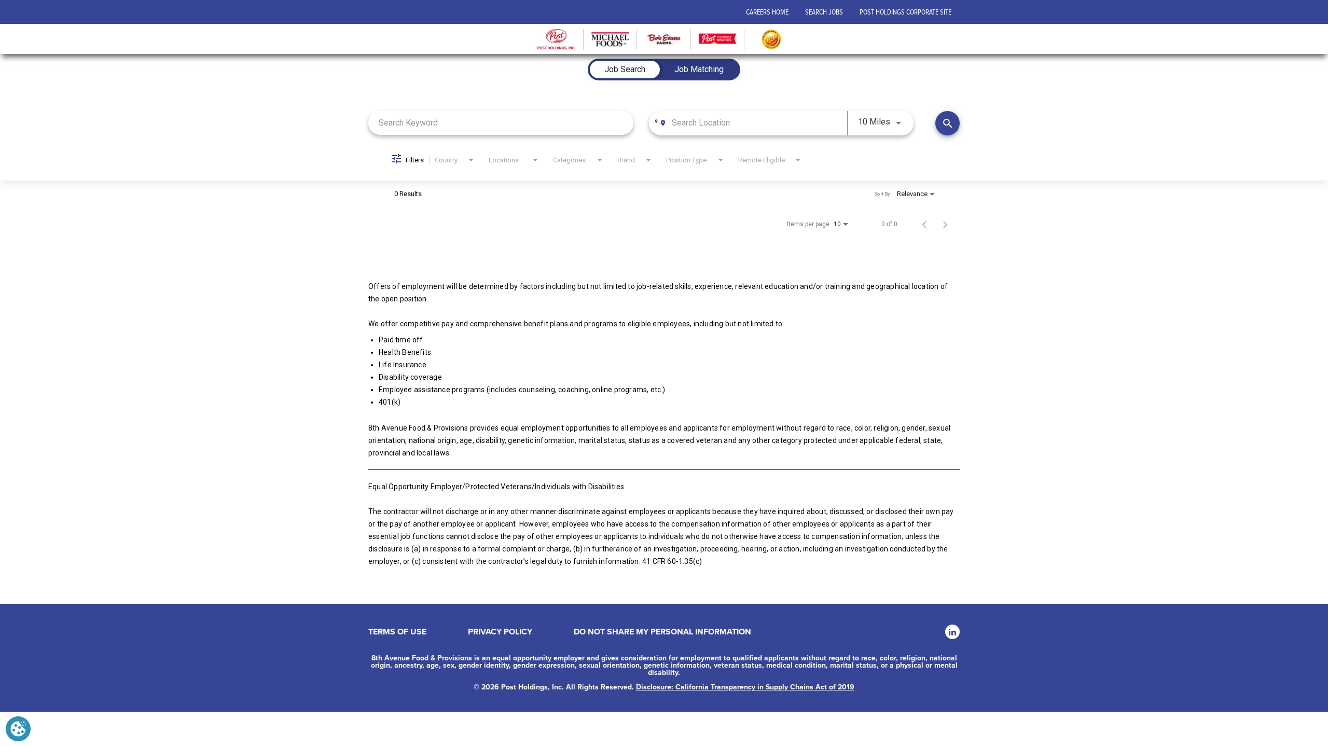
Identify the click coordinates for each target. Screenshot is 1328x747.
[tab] (625, 69)
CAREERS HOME (767, 12)
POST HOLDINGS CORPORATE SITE (905, 12)
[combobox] (501, 122)
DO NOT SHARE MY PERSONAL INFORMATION (662, 632)
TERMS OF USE (397, 632)
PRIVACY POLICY (500, 632)
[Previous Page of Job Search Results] (924, 224)
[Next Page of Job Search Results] (945, 224)
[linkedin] (952, 632)
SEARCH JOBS (824, 12)
